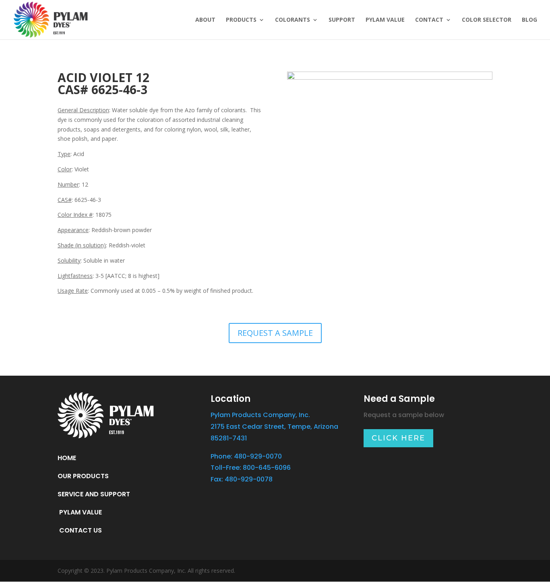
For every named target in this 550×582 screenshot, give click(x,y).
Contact (429, 20)
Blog (529, 20)
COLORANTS (292, 20)
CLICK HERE (398, 438)
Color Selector (486, 20)
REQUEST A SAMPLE (275, 332)
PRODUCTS (241, 20)
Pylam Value (385, 20)
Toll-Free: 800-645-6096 (251, 467)
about (205, 20)
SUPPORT (342, 20)
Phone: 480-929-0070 (246, 456)
